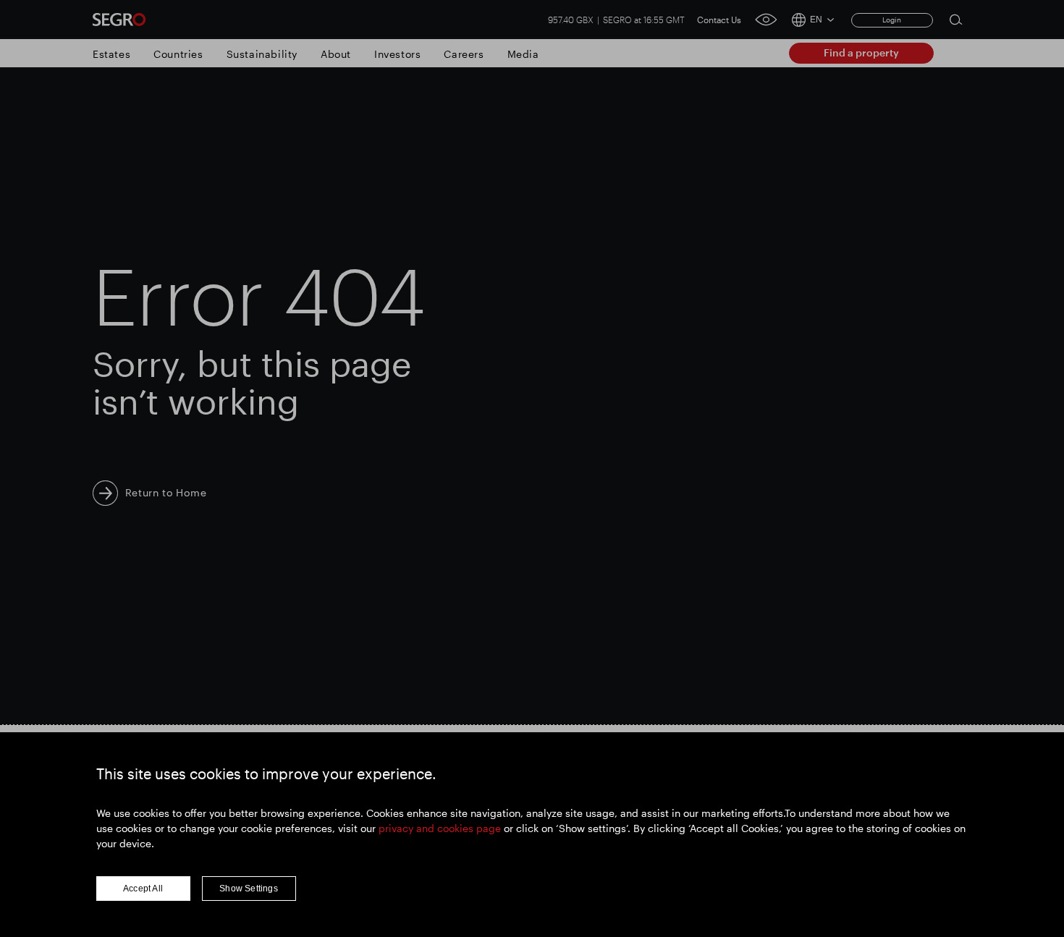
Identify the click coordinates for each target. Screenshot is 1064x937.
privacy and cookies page (440, 828)
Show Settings (248, 888)
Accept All (143, 888)
